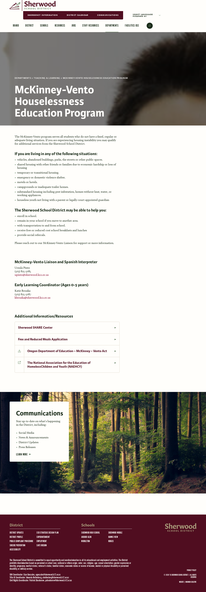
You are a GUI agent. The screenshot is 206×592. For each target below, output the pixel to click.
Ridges (111, 541)
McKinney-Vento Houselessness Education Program (95, 78)
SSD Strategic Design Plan (48, 532)
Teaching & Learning (47, 78)
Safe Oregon (42, 545)
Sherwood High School (90, 532)
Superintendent (43, 537)
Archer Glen (86, 537)
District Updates (16, 532)
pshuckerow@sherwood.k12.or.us (58, 580)
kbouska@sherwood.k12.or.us (32, 297)
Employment (42, 541)
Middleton (85, 541)
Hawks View (113, 537)
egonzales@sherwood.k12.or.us (48, 574)
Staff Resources (90, 26)
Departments (111, 26)
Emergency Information (43, 15)
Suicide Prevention (17, 545)
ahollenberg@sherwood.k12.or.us (55, 577)
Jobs (74, 26)
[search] (147, 26)
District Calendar (77, 15)
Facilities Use (132, 26)
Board (16, 26)
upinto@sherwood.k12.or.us (32, 275)
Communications (108, 15)
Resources (60, 26)
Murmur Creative (191, 582)
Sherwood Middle (115, 532)
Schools (44, 26)
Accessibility (15, 549)
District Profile (16, 537)
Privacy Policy (191, 570)
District (29, 26)
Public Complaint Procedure (21, 541)
